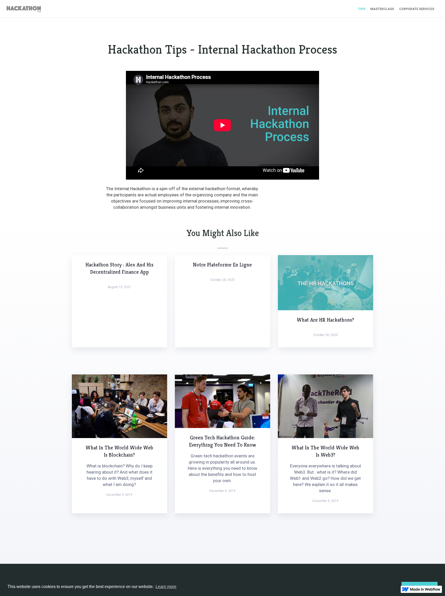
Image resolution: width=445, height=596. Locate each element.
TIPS (361, 9)
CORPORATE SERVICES (416, 9)
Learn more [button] (166, 586)
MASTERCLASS (382, 9)
